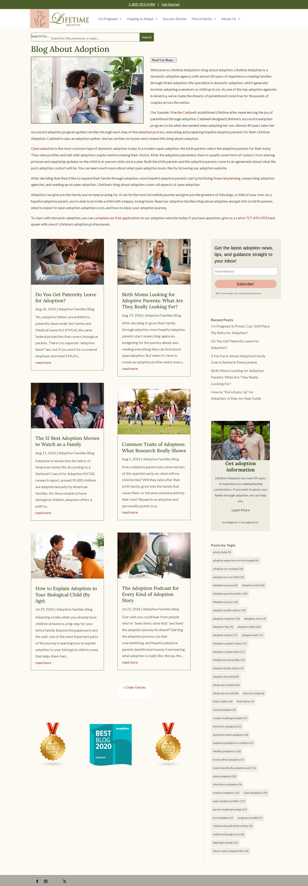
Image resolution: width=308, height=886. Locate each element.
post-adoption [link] (223, 817)
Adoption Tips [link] (223, 626)
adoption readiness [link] (226, 618)
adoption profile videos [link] (229, 610)
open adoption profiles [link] (229, 801)
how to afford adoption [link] (228, 759)
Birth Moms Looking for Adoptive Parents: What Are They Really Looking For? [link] (152, 300)
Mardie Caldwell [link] (183, 112)
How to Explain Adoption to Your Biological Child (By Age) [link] (66, 594)
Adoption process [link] (225, 602)
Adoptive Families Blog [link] (76, 309)
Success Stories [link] (175, 18)
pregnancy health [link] (250, 817)
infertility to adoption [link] (227, 784)
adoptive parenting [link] (226, 676)
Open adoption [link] (42, 148)
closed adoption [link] (224, 709)
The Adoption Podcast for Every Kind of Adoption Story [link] (150, 594)
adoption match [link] (253, 585)
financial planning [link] (227, 178)
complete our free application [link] (117, 218)
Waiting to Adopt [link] (225, 842)
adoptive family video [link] (228, 668)
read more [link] (43, 362)
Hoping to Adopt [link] (140, 18)
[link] (60, 18)
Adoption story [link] (255, 618)
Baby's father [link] (222, 701)
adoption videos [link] (225, 635)
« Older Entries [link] (134, 687)
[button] (37, 881)
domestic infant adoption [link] (230, 734)
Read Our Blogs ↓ (163, 60)
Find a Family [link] (202, 18)
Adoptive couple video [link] (229, 651)
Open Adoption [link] (255, 792)
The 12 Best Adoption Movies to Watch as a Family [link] (67, 441)
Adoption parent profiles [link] (230, 593)
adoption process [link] (151, 132)
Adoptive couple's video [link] (230, 643)
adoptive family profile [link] (229, 660)
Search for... (40, 36)
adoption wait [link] (252, 635)
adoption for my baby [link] (228, 568)
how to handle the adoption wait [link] (234, 768)
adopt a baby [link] (222, 552)
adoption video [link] (249, 626)
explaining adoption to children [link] (233, 743)
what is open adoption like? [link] (230, 851)
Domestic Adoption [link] (227, 726)
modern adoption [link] (226, 792)
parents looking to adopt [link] (230, 809)
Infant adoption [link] (224, 776)
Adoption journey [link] (225, 585)
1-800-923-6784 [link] (142, 4)
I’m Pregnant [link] (108, 18)
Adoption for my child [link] (228, 577)
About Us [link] (228, 18)
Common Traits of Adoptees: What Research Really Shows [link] (154, 447)
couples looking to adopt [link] (230, 718)
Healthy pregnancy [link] (227, 751)
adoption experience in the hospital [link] (236, 560)
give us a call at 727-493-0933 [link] (245, 218)
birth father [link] (245, 701)
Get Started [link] (170, 4)
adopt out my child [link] (226, 693)
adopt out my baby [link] (226, 685)
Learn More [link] (241, 510)
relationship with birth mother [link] (233, 826)
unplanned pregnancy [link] (228, 834)
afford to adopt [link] (253, 693)
